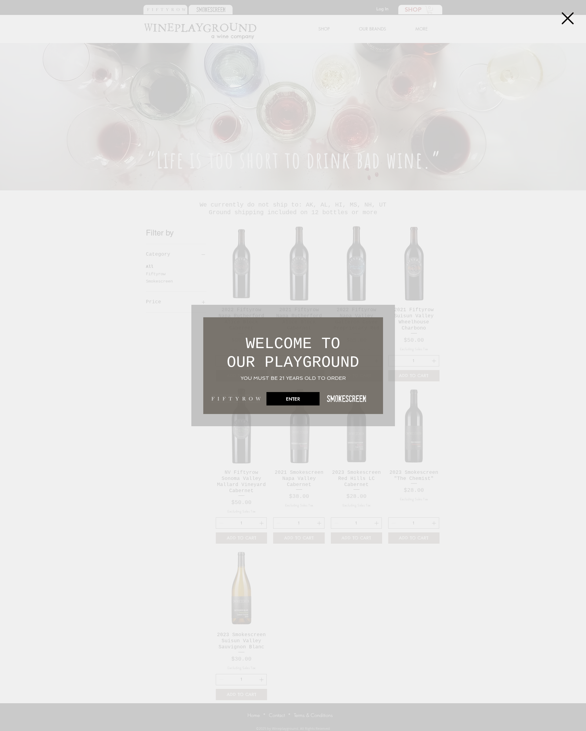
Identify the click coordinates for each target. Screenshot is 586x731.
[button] (568, 18)
